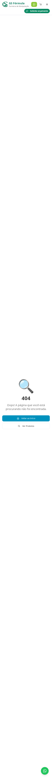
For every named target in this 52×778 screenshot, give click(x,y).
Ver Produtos (28, 426)
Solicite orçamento (39, 11)
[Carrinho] (40, 4)
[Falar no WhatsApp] (45, 771)
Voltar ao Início (28, 418)
